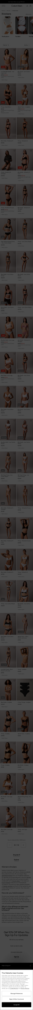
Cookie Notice (14, 988)
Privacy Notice (25, 988)
